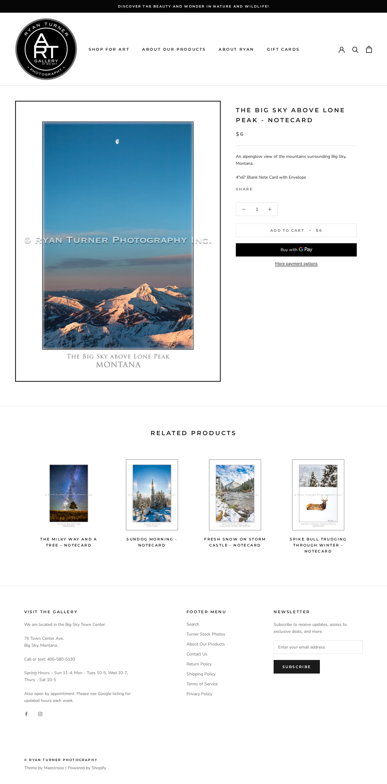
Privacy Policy (199, 694)
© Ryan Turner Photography (60, 760)
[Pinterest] (274, 188)
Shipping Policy (201, 674)
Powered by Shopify (87, 768)
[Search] (355, 49)
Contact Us (197, 654)
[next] (368, 504)
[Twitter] (266, 188)
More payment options (296, 263)
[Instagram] (40, 713)
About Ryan (236, 49)
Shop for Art (109, 49)
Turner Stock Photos (206, 634)
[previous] (19, 504)
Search (193, 624)
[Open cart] (369, 49)
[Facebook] (258, 188)
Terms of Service (202, 684)
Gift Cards (283, 49)
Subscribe (296, 666)
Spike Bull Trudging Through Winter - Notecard (318, 545)
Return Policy (199, 664)
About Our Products (174, 49)
